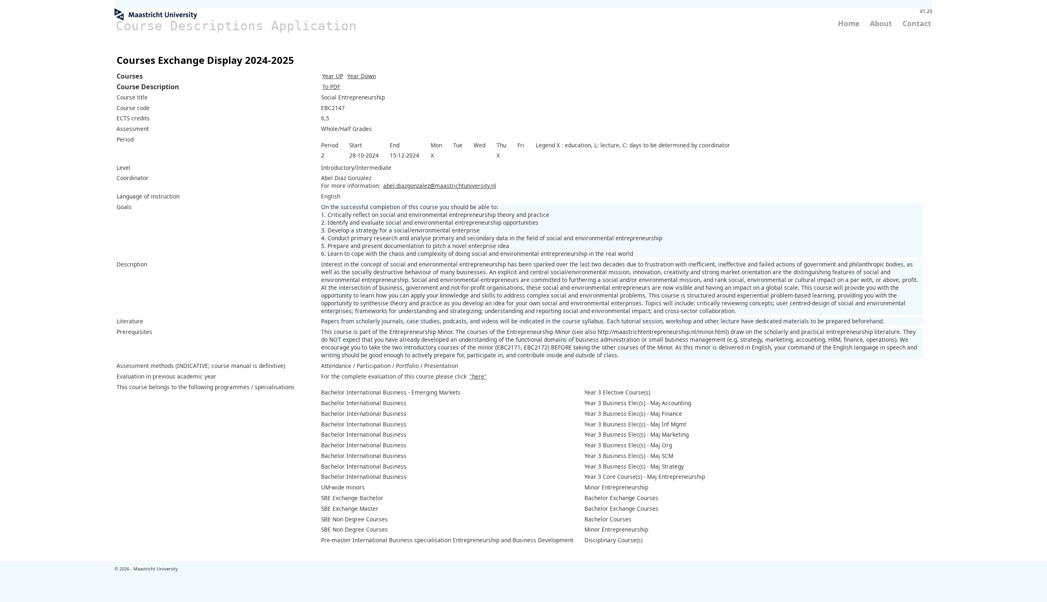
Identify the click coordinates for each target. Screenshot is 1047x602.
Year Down (361, 76)
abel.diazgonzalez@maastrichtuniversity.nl (439, 185)
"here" (478, 376)
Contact (917, 23)
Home (848, 23)
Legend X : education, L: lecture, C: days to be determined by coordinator (633, 145)
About (881, 23)
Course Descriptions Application (236, 25)
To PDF (331, 86)
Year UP (332, 76)
